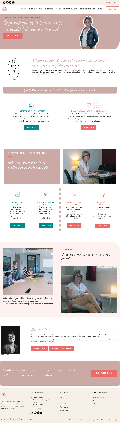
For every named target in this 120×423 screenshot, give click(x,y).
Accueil (23, 9)
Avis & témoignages (87, 9)
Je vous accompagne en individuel (88, 111)
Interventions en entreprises (41, 9)
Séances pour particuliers (66, 9)
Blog (100, 9)
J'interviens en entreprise (31, 111)
